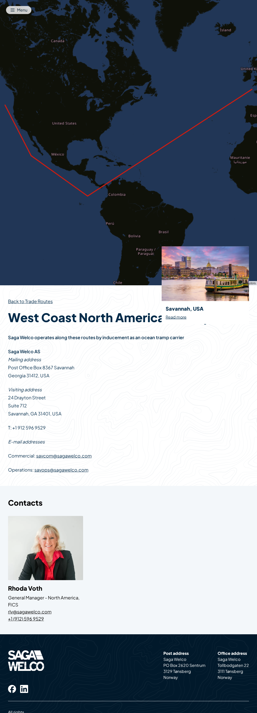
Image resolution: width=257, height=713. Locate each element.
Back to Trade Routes (30, 301)
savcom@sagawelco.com (64, 456)
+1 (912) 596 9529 (26, 618)
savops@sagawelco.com (61, 470)
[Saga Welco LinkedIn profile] (24, 689)
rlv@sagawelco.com (29, 611)
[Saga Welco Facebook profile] (12, 689)
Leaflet (207, 283)
